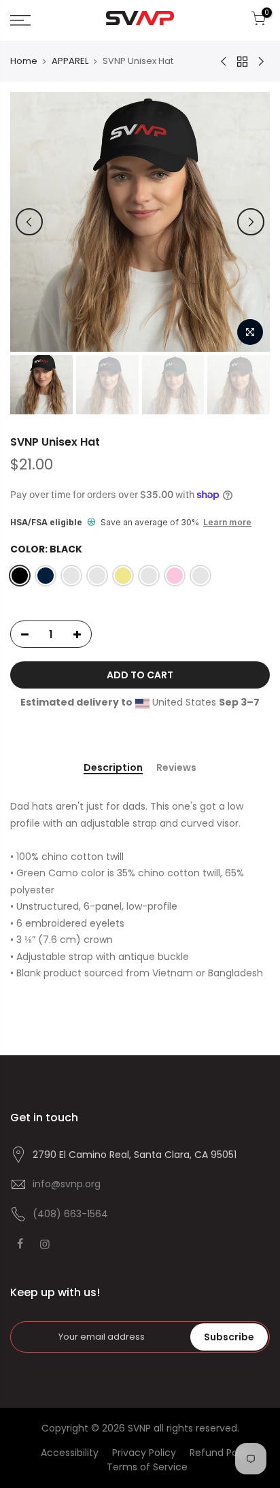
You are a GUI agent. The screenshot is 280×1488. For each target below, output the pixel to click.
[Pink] (175, 575)
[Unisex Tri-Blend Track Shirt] (260, 61)
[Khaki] (123, 575)
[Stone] (149, 575)
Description (113, 768)
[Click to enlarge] (250, 332)
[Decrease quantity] (21, 634)
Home (23, 61)
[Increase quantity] (81, 634)
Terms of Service (147, 1467)
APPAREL (70, 61)
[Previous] (29, 221)
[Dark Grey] (97, 575)
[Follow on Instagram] (46, 1243)
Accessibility (70, 1452)
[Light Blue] (200, 575)
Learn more (227, 522)
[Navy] (45, 575)
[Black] (20, 575)
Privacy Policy (144, 1452)
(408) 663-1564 (70, 1214)
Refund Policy (221, 1452)
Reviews (176, 768)
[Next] (250, 221)
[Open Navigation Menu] (38, 20)
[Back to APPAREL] (242, 61)
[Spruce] (71, 575)
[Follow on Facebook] (22, 1243)
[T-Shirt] (224, 61)
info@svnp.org (67, 1184)
